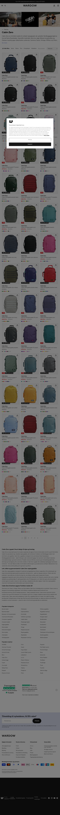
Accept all (30, 144)
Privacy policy (46, 135)
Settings (30, 139)
